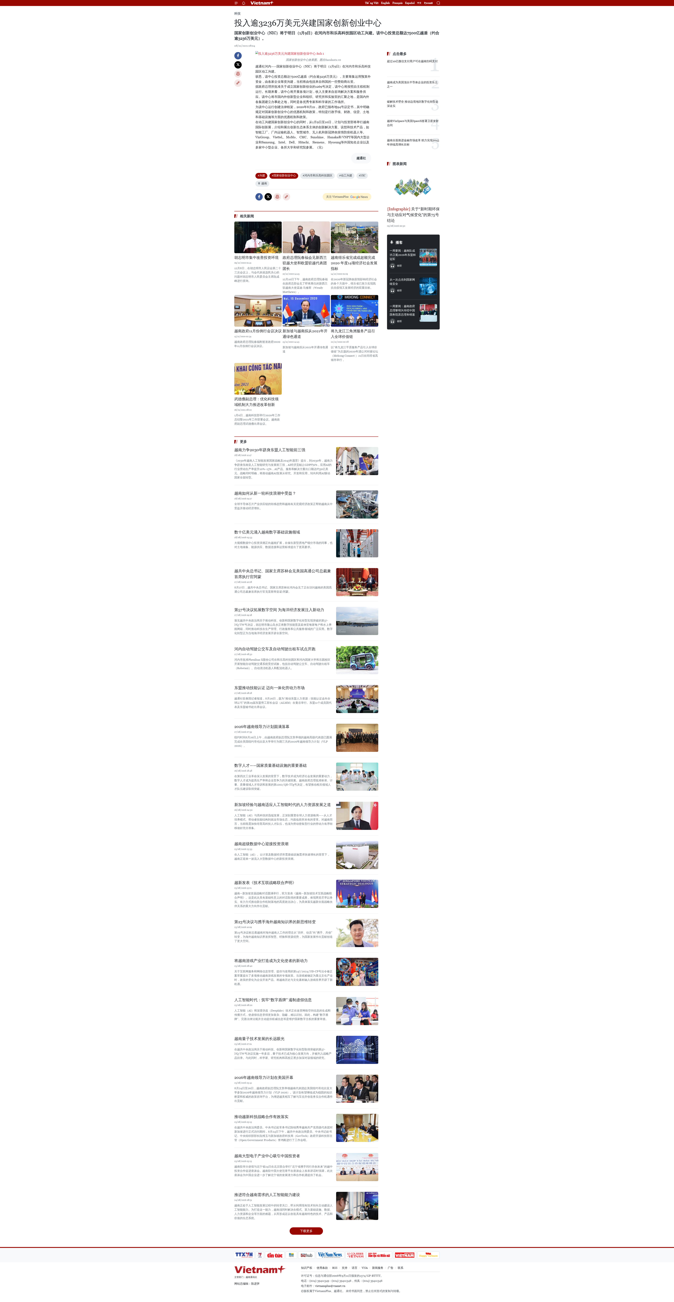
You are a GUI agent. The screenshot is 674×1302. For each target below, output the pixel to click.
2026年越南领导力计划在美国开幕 (263, 1077)
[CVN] (355, 1255)
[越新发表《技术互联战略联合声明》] (357, 894)
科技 (237, 13)
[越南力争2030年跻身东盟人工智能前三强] (357, 461)
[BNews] (291, 1255)
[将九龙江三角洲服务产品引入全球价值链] (354, 311)
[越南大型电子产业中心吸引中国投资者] (357, 1167)
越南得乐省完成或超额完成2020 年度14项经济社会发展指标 (354, 263)
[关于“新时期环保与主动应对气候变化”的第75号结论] (413, 186)
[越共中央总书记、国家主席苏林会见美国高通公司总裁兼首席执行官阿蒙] (357, 582)
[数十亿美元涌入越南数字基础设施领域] (357, 543)
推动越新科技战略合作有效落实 (261, 1117)
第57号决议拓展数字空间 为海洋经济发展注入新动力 (279, 610)
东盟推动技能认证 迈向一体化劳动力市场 (269, 688)
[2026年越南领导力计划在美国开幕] (357, 1089)
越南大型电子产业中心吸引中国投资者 (267, 1156)
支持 (344, 1267)
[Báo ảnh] (404, 1255)
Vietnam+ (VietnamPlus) (262, 3)
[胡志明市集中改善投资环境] (258, 237)
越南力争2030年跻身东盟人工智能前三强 (269, 450)
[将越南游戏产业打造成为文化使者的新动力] (357, 972)
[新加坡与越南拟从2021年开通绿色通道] (306, 311)
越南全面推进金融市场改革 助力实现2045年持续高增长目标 (413, 142)
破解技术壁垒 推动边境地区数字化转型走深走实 (412, 104)
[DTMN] (379, 1255)
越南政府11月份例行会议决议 (258, 331)
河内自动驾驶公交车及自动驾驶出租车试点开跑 (274, 649)
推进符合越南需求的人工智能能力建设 (267, 1195)
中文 (419, 3)
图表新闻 (400, 164)
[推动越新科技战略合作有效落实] (357, 1128)
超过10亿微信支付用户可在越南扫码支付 (412, 61)
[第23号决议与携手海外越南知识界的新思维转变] (357, 933)
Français (397, 2)
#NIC (362, 175)
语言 (354, 1267)
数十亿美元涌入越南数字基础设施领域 (267, 532)
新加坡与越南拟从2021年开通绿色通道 (305, 334)
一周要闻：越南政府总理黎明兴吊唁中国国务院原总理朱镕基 (402, 310)
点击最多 (400, 54)
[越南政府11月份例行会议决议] (258, 311)
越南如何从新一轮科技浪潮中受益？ (265, 493)
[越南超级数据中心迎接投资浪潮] (357, 855)
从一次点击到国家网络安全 (402, 282)
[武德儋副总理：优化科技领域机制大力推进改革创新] (258, 379)
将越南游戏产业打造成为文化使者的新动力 (271, 960)
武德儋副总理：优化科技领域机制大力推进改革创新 (256, 402)
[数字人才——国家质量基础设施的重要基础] (357, 777)
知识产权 (306, 1267)
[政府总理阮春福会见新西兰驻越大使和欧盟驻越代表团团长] (306, 237)
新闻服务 (377, 1267)
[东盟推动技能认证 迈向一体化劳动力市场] (357, 699)
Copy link (238, 83)
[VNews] (260, 1255)
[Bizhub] (306, 1255)
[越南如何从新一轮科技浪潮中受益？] (357, 504)
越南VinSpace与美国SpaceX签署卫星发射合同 (413, 123)
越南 (264, 183)
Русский (428, 3)
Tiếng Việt (371, 2)
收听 (399, 265)
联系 (400, 1267)
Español (410, 2)
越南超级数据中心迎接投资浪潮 (261, 844)
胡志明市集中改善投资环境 (256, 257)
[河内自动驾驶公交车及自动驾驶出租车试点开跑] (357, 660)
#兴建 (261, 175)
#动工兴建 (345, 175)
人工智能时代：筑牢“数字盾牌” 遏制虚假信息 (273, 1000)
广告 (390, 1267)
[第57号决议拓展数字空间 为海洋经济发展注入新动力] (357, 621)
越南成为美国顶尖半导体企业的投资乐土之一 (412, 84)
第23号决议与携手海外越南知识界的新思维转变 (275, 922)
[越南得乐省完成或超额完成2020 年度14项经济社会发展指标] (354, 237)
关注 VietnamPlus (337, 196)
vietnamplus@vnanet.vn (330, 1286)
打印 (238, 74)
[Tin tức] (275, 1255)
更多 (243, 441)
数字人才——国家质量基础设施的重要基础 (270, 765)
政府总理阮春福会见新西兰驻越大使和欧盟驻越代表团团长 (305, 263)
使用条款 (322, 1267)
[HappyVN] (428, 1255)
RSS (334, 1267)
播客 (399, 242)
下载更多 (306, 1231)
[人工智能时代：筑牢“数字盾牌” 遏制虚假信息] (357, 1011)
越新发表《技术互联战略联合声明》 (265, 882)
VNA (365, 1267)
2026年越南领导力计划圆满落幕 (261, 726)
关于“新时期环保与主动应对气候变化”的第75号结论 (413, 215)
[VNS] (330, 1255)
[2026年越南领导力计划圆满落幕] (357, 738)
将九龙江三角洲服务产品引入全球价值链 (353, 334)
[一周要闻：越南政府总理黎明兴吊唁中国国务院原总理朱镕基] (428, 313)
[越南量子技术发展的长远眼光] (357, 1050)
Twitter (238, 65)
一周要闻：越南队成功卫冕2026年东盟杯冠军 (403, 255)
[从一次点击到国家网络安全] (428, 286)
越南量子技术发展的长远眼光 (259, 1039)
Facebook (238, 55)
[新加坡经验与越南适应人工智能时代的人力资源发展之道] (357, 816)
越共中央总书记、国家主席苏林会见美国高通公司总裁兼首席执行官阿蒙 (282, 574)
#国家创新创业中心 (284, 175)
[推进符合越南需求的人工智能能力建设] (357, 1206)
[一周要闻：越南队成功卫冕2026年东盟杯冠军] (428, 257)
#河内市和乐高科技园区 (317, 175)
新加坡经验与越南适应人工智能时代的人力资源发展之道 (282, 804)
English (385, 2)
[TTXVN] (244, 1255)
